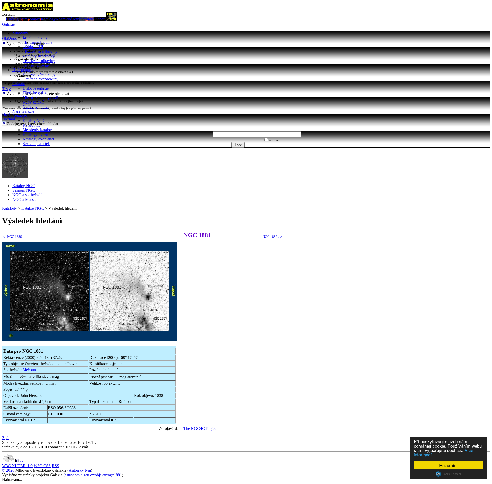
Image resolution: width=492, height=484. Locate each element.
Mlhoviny (20, 33)
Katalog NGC (34, 120)
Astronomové (30, 19)
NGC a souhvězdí (27, 195)
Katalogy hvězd (35, 134)
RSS (55, 466)
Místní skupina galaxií (40, 97)
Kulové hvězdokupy (39, 74)
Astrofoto (86, 19)
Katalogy (48, 19)
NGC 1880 (12, 237)
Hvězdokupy (22, 70)
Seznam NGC (23, 190)
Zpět (5, 438)
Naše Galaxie (23, 111)
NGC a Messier (25, 199)
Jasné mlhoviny (35, 37)
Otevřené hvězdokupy (40, 79)
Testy (6, 89)
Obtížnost (10, 38)
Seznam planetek (36, 143)
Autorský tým (80, 470)
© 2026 (8, 470)
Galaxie (8, 24)
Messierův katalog (37, 130)
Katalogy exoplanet (38, 139)
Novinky (9, 114)
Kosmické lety (67, 19)
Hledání (8, 119)
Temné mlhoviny (36, 65)
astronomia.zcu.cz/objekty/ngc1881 (93, 475)
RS (21, 461)
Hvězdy (12, 19)
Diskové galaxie (36, 88)
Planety (100, 19)
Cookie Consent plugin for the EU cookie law (448, 474)
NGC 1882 (272, 237)
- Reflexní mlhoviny (39, 60)
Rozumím (448, 465)
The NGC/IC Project (200, 428)
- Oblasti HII (33, 47)
